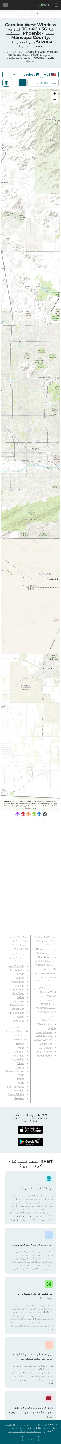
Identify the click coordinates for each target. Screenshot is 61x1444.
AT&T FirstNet (44, 1051)
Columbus (18, 1020)
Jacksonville (17, 1009)
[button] (54, 94)
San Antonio (17, 989)
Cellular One (45, 1043)
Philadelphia (17, 981)
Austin (20, 1016)
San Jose (19, 1001)
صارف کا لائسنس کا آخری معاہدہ (24, 1431)
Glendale (19, 1055)
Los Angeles (17, 970)
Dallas (20, 997)
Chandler (19, 1051)
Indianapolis (17, 1005)
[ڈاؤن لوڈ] (30, 1129)
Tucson (20, 1043)
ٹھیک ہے (30, 1438)
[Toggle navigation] (56, 5)
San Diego (18, 993)
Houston (19, 977)
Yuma (20, 1082)
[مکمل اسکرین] (6, 74)
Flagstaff (19, 1098)
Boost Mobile (44, 1055)
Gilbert (20, 1063)
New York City (16, 966)
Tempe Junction (15, 1071)
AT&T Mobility (44, 1036)
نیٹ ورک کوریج (23, 82)
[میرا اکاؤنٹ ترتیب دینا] (5, 5)
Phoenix (19, 985)
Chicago (19, 974)
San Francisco (16, 1012)
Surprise (19, 1078)
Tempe (20, 1067)
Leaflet (6, 801)
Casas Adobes (16, 1094)
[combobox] (50, 74)
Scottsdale (18, 1059)
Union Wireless (43, 1032)
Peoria (20, 1075)
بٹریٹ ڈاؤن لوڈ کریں (15, 82)
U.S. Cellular (45, 1047)
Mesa (21, 1047)
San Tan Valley (15, 1086)
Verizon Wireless (43, 1040)
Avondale (19, 1090)
